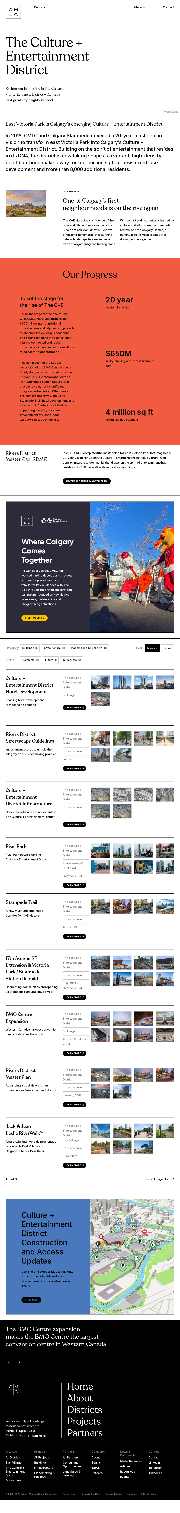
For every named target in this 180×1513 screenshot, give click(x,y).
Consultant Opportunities (72, 1464)
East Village (14, 1462)
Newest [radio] (152, 648)
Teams (96, 1462)
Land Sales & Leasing (71, 1473)
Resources (127, 1471)
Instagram (155, 1467)
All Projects (42, 1457)
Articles (125, 1466)
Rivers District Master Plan (86, 481)
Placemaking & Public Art (44, 1474)
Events (124, 1476)
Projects (84, 1422)
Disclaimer (131, 1494)
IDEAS (95, 1467)
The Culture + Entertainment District (15, 1471)
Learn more (73, 707)
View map (31, 1299)
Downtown (13, 1480)
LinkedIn (154, 1462)
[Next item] (18, 1362)
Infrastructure (43, 1467)
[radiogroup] (159, 654)
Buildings (40, 1462)
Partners (85, 1434)
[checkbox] (29, 648)
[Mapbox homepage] (170, 112)
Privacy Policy (70, 1494)
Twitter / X (155, 1473)
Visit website (34, 618)
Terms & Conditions (91, 1494)
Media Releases (131, 1461)
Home (80, 1387)
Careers (97, 1473)
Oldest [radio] (167, 648)
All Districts (13, 1457)
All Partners (71, 1457)
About (79, 1399)
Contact (168, 7)
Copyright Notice (113, 1494)
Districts (84, 1410)
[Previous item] (9, 1362)
